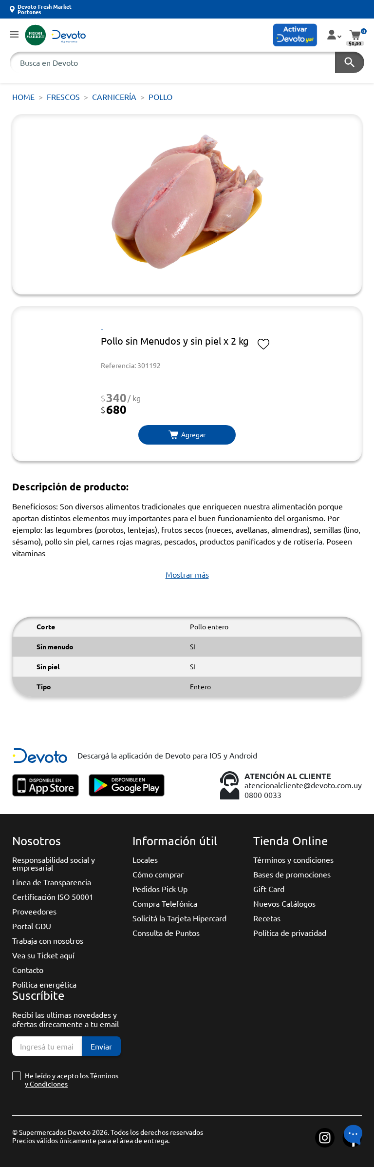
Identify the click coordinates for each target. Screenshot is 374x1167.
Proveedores (34, 911)
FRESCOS (63, 96)
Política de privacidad (289, 932)
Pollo (160, 96)
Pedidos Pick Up (159, 889)
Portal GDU (31, 926)
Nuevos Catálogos (284, 903)
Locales (145, 859)
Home (23, 96)
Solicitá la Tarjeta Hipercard (179, 918)
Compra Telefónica (164, 903)
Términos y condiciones (293, 859)
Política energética (44, 984)
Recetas (266, 918)
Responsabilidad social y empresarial (53, 863)
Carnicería (114, 96)
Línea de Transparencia (51, 882)
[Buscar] (349, 62)
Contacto (27, 969)
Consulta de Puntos (166, 932)
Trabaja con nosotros (47, 940)
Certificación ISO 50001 (53, 896)
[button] (14, 35)
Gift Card (268, 889)
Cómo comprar (158, 874)
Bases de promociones (292, 874)
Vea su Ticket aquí (43, 955)
